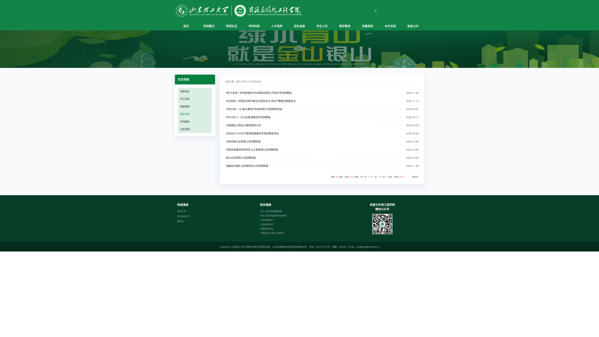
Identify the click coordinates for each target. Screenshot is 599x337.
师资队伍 (231, 26)
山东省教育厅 (266, 219)
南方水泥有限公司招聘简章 (241, 157)
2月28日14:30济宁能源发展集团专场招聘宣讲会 (252, 133)
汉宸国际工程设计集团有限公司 (243, 125)
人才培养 (276, 26)
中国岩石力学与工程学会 (272, 232)
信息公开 (413, 26)
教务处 (180, 221)
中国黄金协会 (266, 228)
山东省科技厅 (266, 224)
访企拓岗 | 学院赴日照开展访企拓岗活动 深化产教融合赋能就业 (261, 101)
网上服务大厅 (183, 216)
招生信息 (299, 26)
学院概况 (208, 26)
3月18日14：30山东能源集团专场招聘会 (248, 117)
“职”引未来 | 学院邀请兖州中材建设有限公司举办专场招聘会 (259, 93)
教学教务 (345, 26)
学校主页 (181, 211)
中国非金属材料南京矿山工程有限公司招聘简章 (252, 149)
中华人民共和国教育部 (271, 211)
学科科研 (254, 26)
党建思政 (367, 26)
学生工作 (322, 26)
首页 (186, 26)
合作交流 (390, 26)
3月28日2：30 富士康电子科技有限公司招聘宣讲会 (254, 109)
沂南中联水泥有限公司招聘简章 (243, 141)
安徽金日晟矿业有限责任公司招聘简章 (247, 166)
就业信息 (256, 81)
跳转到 (415, 177)
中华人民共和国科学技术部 (273, 215)
